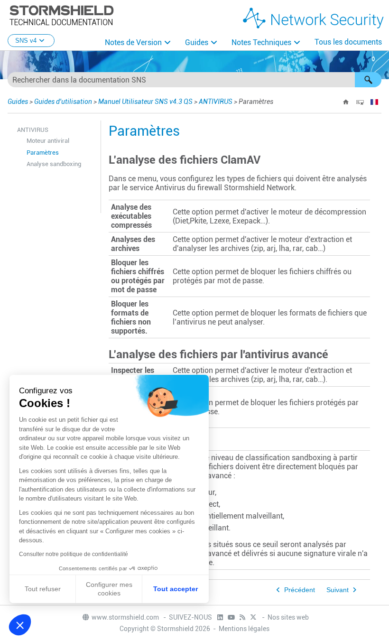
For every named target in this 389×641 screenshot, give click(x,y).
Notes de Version (133, 42)
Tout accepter (175, 589)
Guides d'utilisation (63, 101)
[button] (368, 79)
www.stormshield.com (126, 617)
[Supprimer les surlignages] (360, 102)
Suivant (337, 590)
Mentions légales (244, 628)
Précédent (299, 590)
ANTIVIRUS (215, 101)
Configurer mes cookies (109, 589)
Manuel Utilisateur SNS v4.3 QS (145, 101)
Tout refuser (43, 589)
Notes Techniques (261, 42)
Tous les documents (348, 41)
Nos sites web (288, 617)
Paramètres (43, 152)
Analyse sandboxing (54, 163)
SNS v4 (26, 40)
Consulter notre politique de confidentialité (73, 554)
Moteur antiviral (48, 140)
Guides (196, 42)
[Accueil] (346, 102)
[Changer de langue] (374, 102)
